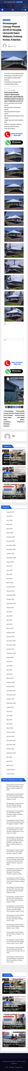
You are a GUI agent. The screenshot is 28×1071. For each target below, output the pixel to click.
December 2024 (11, 595)
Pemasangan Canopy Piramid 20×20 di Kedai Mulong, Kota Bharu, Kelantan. (15, 786)
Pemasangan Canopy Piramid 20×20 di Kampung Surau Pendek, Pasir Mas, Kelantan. (15, 917)
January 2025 (10, 591)
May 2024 (9, 620)
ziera (15, 462)
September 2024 (11, 603)
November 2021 (11, 744)
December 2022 (11, 690)
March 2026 (10, 533)
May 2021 (9, 757)
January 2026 (10, 541)
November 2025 (11, 549)
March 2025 (10, 582)
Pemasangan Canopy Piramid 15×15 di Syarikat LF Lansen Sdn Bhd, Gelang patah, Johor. (15, 829)
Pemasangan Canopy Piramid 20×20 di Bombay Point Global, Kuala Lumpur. (15, 941)
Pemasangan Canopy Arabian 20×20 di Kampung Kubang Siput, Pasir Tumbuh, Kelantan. (15, 795)
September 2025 (11, 557)
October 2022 (10, 699)
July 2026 (9, 516)
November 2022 (11, 695)
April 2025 (9, 578)
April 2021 (9, 761)
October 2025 (10, 553)
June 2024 (10, 616)
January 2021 (10, 773)
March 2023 (10, 678)
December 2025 (11, 545)
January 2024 (10, 636)
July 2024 (9, 611)
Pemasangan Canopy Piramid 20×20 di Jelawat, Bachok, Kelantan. (14, 494)
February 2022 (11, 732)
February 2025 (11, 587)
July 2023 (9, 661)
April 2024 (9, 624)
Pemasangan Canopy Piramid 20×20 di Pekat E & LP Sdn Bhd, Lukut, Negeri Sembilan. (16, 879)
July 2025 (9, 566)
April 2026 (9, 528)
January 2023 (10, 686)
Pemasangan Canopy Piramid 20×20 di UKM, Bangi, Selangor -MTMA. (15, 926)
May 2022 (9, 719)
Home (6, 1067)
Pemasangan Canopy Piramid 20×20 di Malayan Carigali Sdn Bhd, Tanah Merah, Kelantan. (15, 958)
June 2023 (10, 665)
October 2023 (10, 649)
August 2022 (10, 707)
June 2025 (10, 570)
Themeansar (14, 1063)
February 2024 (11, 632)
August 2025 (10, 562)
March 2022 (10, 728)
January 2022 (10, 736)
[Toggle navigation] (13, 10)
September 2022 (11, 703)
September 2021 (11, 753)
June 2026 (10, 520)
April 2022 (9, 724)
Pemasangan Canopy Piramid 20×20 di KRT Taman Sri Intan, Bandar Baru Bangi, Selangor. (15, 889)
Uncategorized (7, 455)
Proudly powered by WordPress (9, 1061)
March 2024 (10, 628)
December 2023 (11, 641)
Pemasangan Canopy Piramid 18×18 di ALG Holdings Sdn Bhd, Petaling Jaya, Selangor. (15, 898)
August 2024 (10, 607)
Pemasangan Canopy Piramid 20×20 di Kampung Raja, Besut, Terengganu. (16, 822)
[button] (22, 9)
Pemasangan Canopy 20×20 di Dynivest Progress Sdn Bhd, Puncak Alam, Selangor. (15, 949)
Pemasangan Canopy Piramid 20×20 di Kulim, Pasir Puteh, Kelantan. (15, 851)
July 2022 (9, 711)
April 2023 (9, 674)
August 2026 (10, 512)
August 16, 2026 (10, 1009)
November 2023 (11, 645)
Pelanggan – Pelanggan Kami (16, 1067)
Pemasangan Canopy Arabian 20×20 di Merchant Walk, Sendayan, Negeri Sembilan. (15, 812)
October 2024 (10, 599)
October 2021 (10, 749)
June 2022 (10, 715)
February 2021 (11, 769)
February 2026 (11, 537)
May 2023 (9, 670)
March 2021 (10, 765)
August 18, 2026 (10, 991)
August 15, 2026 (10, 1044)
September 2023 (11, 653)
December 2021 (11, 740)
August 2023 (10, 657)
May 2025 (9, 574)
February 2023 (11, 682)
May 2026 (9, 524)
